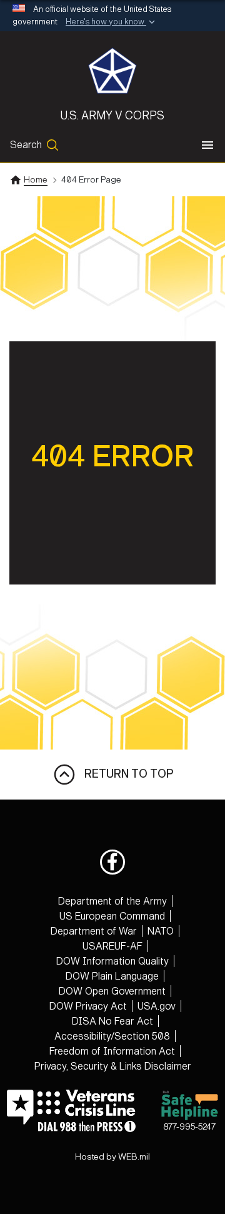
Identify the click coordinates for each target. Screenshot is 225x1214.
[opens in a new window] (112, 862)
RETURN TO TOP (125, 774)
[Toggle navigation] (207, 145)
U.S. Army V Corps (112, 116)
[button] (112, 22)
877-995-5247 (189, 1126)
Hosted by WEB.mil (112, 1156)
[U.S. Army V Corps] (113, 70)
